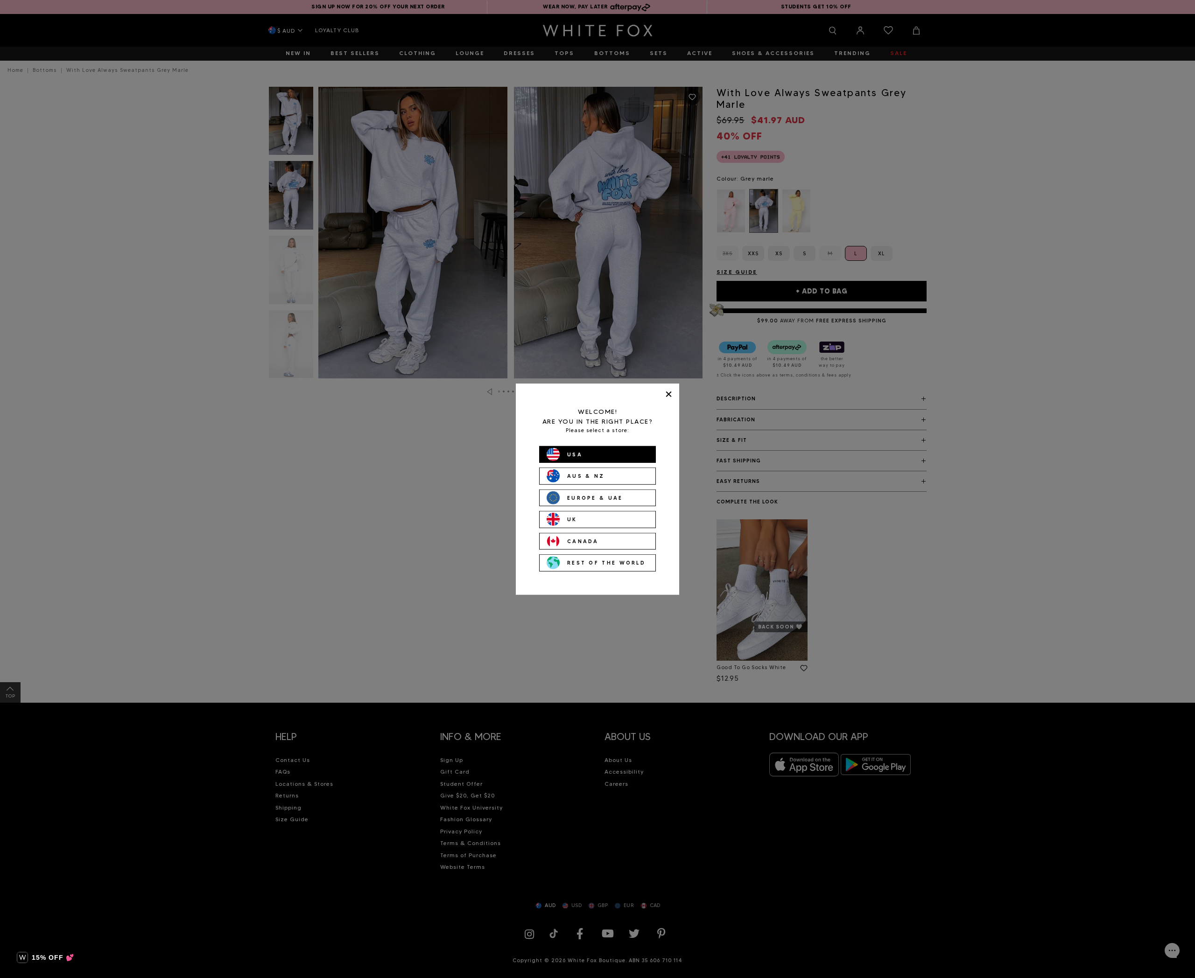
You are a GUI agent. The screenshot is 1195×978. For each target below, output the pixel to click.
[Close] (668, 394)
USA (575, 454)
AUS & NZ (586, 476)
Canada (583, 541)
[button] (45, 957)
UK (572, 519)
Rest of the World (606, 562)
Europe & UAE (595, 497)
